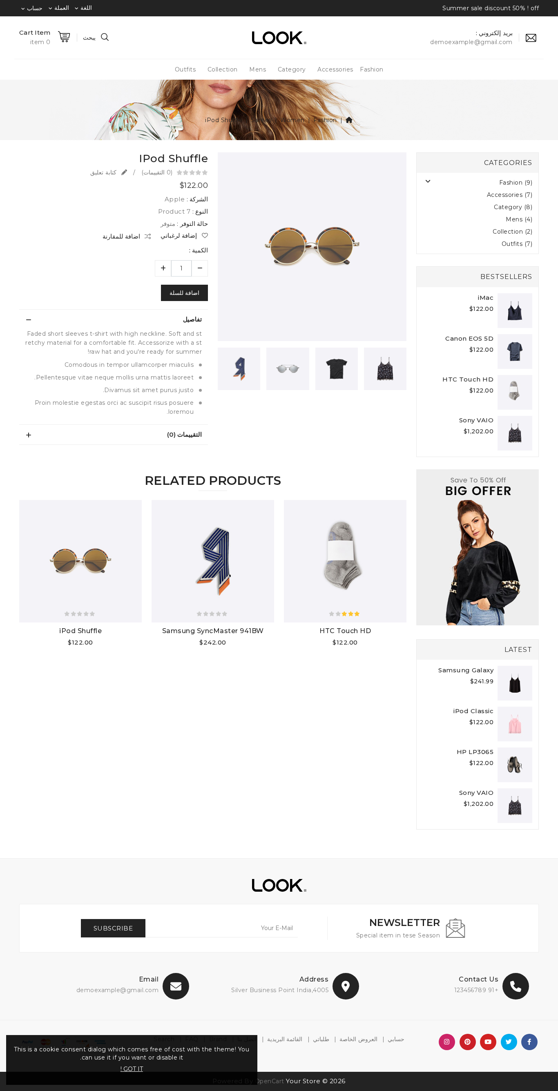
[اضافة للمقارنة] (357, 643)
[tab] (113, 319)
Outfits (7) (517, 244)
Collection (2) (512, 231)
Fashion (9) (516, 182)
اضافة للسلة (184, 293)
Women (292, 120)
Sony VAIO (476, 420)
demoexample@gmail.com (117, 990)
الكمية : (198, 250)
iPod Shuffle (223, 120)
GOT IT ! (132, 1069)
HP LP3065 (475, 752)
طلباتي (321, 1039)
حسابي (396, 1039)
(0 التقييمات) (156, 172)
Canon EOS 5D (469, 338)
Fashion (372, 69)
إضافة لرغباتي (180, 235)
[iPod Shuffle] (312, 249)
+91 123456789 (476, 990)
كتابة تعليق (104, 172)
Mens (257, 69)
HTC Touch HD (467, 379)
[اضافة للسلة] (341, 643)
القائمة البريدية (285, 1039)
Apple (175, 199)
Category (292, 69)
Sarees (261, 120)
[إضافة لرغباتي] (373, 643)
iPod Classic (473, 711)
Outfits (185, 69)
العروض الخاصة (358, 1039)
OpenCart (269, 1081)
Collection (223, 69)
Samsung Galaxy (465, 670)
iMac (485, 297)
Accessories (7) (510, 195)
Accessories (335, 69)
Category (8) (513, 207)
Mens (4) (519, 219)
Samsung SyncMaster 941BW (213, 631)
